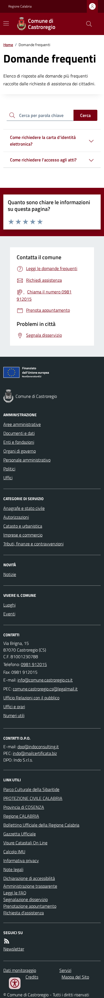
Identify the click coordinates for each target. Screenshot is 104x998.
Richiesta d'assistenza (23, 912)
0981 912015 (34, 664)
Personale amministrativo (26, 459)
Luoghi (9, 605)
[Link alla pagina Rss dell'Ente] (6, 941)
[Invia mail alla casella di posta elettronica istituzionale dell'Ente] (45, 679)
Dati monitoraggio (19, 970)
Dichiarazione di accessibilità (29, 878)
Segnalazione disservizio (25, 899)
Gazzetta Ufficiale (19, 833)
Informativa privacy (21, 860)
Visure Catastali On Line (25, 842)
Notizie (9, 574)
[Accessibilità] (14, 983)
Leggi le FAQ (14, 892)
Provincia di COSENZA (23, 807)
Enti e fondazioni (18, 442)
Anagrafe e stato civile (24, 508)
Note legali (13, 869)
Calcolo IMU (14, 851)
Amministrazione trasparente (30, 886)
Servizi (65, 970)
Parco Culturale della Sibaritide (31, 789)
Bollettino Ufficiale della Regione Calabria (41, 825)
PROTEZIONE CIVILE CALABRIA (32, 798)
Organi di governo (19, 451)
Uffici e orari (14, 706)
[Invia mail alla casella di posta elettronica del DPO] (38, 746)
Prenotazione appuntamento (29, 906)
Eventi (9, 613)
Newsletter (13, 948)
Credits (32, 977)
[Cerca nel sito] (87, 24)
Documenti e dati (19, 433)
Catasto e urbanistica (22, 526)
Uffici (7, 477)
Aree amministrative (22, 424)
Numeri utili (13, 715)
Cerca (85, 115)
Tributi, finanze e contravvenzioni (33, 543)
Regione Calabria (20, 6)
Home (8, 45)
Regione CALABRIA (21, 816)
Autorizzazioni (16, 517)
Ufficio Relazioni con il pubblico (31, 697)
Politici (9, 468)
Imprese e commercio (22, 535)
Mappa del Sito (75, 977)
